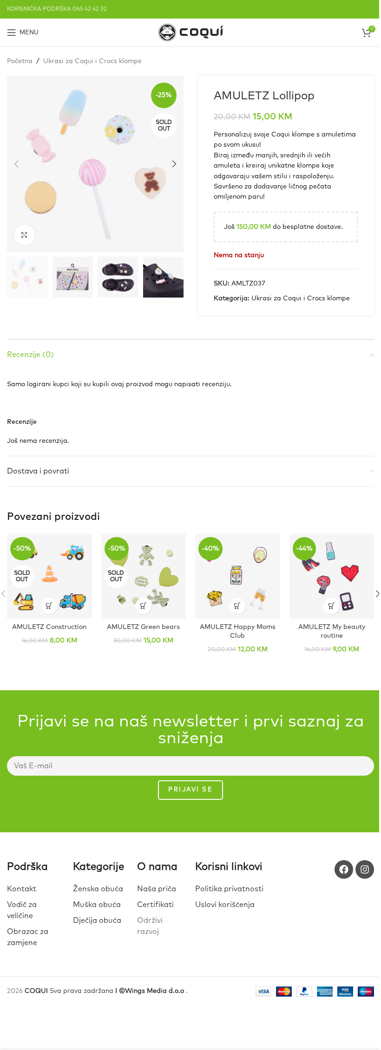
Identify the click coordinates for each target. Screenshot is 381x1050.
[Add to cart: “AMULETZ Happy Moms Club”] (238, 606)
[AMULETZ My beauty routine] (331, 576)
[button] (16, 164)
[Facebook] (344, 869)
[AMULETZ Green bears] (143, 576)
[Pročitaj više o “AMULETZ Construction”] (49, 606)
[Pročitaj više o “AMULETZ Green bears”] (143, 606)
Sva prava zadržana (105, 991)
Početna (20, 61)
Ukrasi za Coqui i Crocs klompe (92, 61)
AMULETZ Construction (49, 627)
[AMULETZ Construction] (49, 576)
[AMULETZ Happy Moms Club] (237, 576)
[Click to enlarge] (24, 235)
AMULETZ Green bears (143, 627)
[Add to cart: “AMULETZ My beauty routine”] (331, 606)
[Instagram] (364, 869)
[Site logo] (190, 32)
